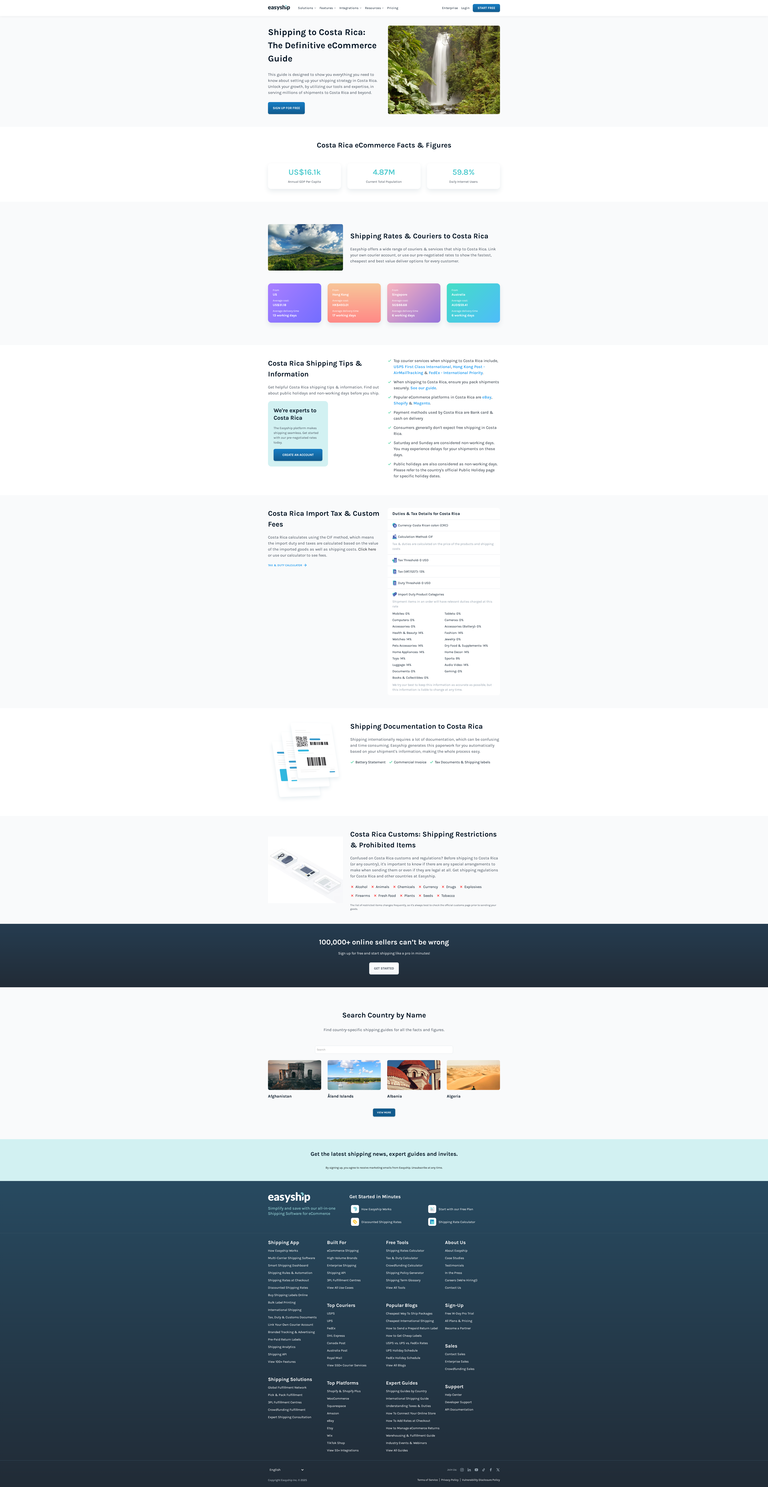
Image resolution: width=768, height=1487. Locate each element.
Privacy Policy (450, 1480)
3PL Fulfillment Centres (285, 1402)
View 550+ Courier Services (346, 1365)
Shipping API (277, 1354)
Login (465, 8)
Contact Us (453, 1287)
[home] (279, 7)
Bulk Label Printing (282, 1302)
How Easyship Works (283, 1250)
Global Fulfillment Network (287, 1387)
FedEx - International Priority (456, 372)
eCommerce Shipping (343, 1250)
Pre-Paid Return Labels (284, 1339)
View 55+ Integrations (343, 1450)
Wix (329, 1435)
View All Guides (397, 1450)
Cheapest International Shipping (410, 1321)
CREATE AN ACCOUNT (298, 455)
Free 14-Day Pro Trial (459, 1313)
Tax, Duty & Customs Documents (292, 1317)
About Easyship (456, 1250)
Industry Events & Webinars (406, 1443)
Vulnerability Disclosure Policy (481, 1480)
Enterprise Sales (457, 1361)
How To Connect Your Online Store (411, 1413)
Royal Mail (334, 1358)
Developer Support (458, 1402)
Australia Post (337, 1350)
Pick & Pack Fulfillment (285, 1395)
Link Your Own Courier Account (290, 1324)
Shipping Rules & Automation (290, 1273)
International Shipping (284, 1310)
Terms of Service (427, 1480)
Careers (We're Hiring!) (461, 1280)
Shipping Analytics (281, 1347)
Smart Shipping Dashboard (288, 1265)
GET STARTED (384, 968)
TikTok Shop (336, 1443)
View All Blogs (396, 1365)
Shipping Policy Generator (405, 1273)
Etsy (330, 1428)
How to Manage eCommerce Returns (412, 1428)
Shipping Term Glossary (403, 1280)
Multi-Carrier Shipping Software (291, 1258)
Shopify (401, 403)
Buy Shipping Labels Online (288, 1295)
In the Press (453, 1273)
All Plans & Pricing (458, 1321)
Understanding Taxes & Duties (408, 1406)
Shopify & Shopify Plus (344, 1391)
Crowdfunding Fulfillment (286, 1410)
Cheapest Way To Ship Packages (409, 1313)
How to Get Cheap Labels (404, 1335)
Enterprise (450, 8)
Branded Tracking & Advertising (291, 1332)
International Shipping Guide (407, 1398)
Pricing (392, 8)
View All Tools (395, 1287)
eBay (486, 397)
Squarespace (336, 1406)
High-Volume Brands (342, 1258)
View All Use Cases (340, 1287)
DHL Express (336, 1335)
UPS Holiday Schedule (402, 1350)
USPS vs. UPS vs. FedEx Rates (407, 1343)
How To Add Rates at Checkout (408, 1421)
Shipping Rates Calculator (405, 1250)
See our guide (423, 388)
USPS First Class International (422, 366)
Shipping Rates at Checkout (288, 1280)
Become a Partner (458, 1328)
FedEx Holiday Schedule (403, 1358)
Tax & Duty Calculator (402, 1258)
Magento (421, 403)
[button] (307, 8)
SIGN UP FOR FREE (286, 108)
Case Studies (454, 1258)
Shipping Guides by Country (406, 1391)
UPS (330, 1321)
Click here (367, 549)
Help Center (453, 1395)
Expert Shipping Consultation (289, 1417)
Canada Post (336, 1343)
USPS (331, 1313)
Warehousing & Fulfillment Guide (410, 1435)
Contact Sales (455, 1354)
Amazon (333, 1413)
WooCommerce (338, 1398)
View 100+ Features (282, 1362)
